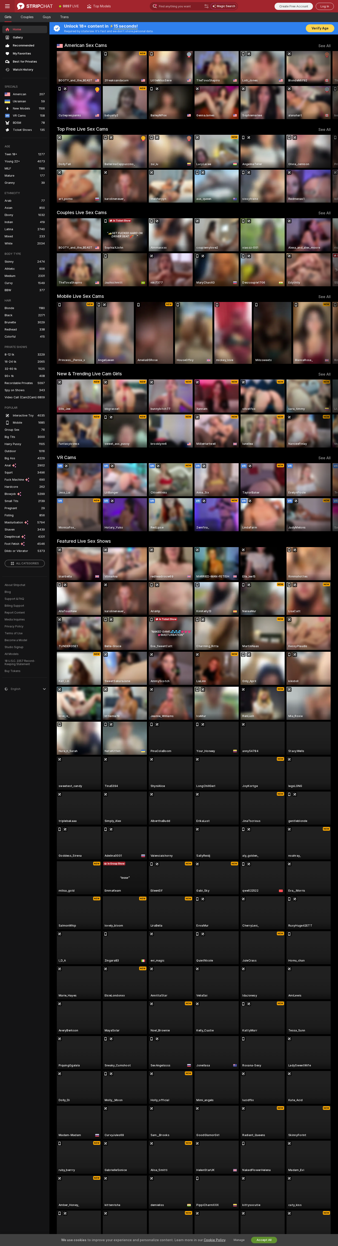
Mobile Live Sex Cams (80, 296)
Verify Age (320, 28)
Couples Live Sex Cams (82, 212)
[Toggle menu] (7, 6)
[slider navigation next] (326, 85)
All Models (12, 654)
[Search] (206, 6)
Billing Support (14, 605)
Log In (325, 6)
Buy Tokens (12, 671)
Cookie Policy (214, 1240)
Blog (8, 592)
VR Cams (66, 457)
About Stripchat (15, 585)
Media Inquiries (15, 619)
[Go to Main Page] (35, 6)
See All (324, 46)
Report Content (15, 612)
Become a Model (16, 640)
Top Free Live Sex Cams (82, 129)
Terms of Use (14, 633)
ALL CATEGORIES (27, 563)
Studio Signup (14, 647)
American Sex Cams (85, 45)
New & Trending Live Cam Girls (89, 373)
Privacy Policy (14, 626)
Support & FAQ (14, 598)
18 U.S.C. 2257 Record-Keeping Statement (20, 662)
